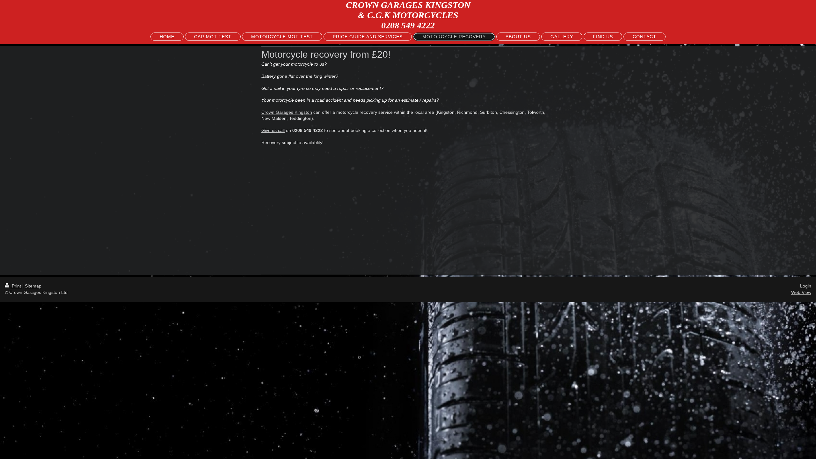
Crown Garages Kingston (286, 112)
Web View (801, 292)
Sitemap (33, 285)
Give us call (273, 130)
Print (16, 285)
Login (805, 285)
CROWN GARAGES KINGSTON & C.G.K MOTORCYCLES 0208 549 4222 (408, 15)
